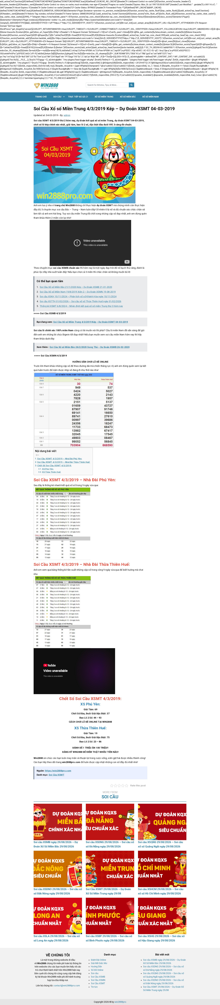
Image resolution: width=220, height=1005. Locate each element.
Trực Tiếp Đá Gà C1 (78, 97)
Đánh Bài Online (98, 960)
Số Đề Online (97, 970)
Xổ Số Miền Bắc (128, 97)
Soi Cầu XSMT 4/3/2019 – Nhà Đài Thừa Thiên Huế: (63, 462)
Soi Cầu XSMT (56, 774)
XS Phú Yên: (48, 469)
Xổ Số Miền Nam (150, 97)
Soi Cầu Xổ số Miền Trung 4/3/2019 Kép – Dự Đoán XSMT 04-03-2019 (90, 322)
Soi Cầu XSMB (98, 976)
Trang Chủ (41, 97)
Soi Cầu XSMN (98, 980)
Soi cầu (57, 97)
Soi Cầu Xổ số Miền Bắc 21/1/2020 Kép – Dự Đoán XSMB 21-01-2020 (76, 287)
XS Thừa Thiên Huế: (51, 472)
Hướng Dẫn (96, 966)
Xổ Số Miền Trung (104, 97)
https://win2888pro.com (58, 770)
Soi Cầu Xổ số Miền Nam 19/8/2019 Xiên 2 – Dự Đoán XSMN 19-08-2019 (78, 291)
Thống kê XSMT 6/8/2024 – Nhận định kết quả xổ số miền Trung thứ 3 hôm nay (81, 306)
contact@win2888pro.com (66, 985)
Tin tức (94, 987)
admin (67, 115)
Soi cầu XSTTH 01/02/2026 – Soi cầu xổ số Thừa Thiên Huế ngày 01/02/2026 (80, 301)
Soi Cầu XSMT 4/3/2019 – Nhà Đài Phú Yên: (59, 458)
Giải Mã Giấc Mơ (99, 963)
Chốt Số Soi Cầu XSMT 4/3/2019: (54, 465)
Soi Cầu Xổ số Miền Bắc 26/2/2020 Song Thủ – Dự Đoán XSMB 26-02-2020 (89, 347)
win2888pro (120, 1002)
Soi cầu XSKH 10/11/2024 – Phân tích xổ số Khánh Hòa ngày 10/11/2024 (78, 296)
